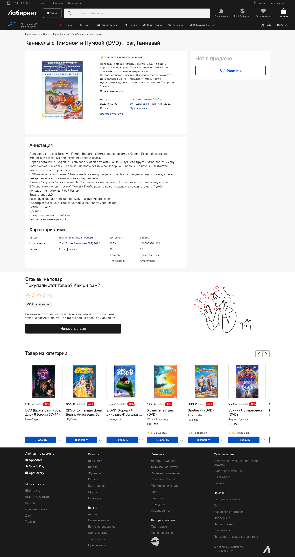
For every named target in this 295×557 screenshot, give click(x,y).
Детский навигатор (164, 467)
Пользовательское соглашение (236, 537)
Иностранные (109, 25)
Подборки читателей (165, 486)
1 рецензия (160, 433)
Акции (284, 25)
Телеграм (32, 522)
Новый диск (32, 419)
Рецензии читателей (165, 473)
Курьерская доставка (229, 512)
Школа (133, 25)
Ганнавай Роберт (153, 99)
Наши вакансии (162, 533)
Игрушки (177, 25)
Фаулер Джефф (238, 419)
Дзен (28, 515)
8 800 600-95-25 (224, 551)
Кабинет (220, 483)
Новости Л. (158, 498)
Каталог (52, 13)
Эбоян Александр (158, 419)
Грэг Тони (135, 99)
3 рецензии (243, 433)
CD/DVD (94, 492)
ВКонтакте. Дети (37, 497)
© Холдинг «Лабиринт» (228, 546)
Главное (68, 25)
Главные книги (98, 520)
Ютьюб (30, 503)
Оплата (219, 505)
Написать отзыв (73, 329)
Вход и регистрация (228, 471)
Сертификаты (97, 533)
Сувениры (95, 498)
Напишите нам (224, 524)
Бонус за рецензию (101, 527)
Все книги (95, 461)
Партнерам (159, 527)
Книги (87, 25)
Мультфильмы (138, 108)
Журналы (94, 473)
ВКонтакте (32, 491)
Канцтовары (154, 25)
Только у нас (97, 539)
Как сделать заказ (227, 499)
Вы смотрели (223, 477)
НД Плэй (71, 419)
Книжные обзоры (163, 479)
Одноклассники (36, 509)
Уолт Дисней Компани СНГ (146, 103)
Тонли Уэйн (195, 415)
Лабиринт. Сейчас (204, 25)
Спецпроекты (160, 510)
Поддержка (222, 518)
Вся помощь (222, 530)
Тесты (155, 492)
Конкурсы (158, 504)
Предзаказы (97, 545)
